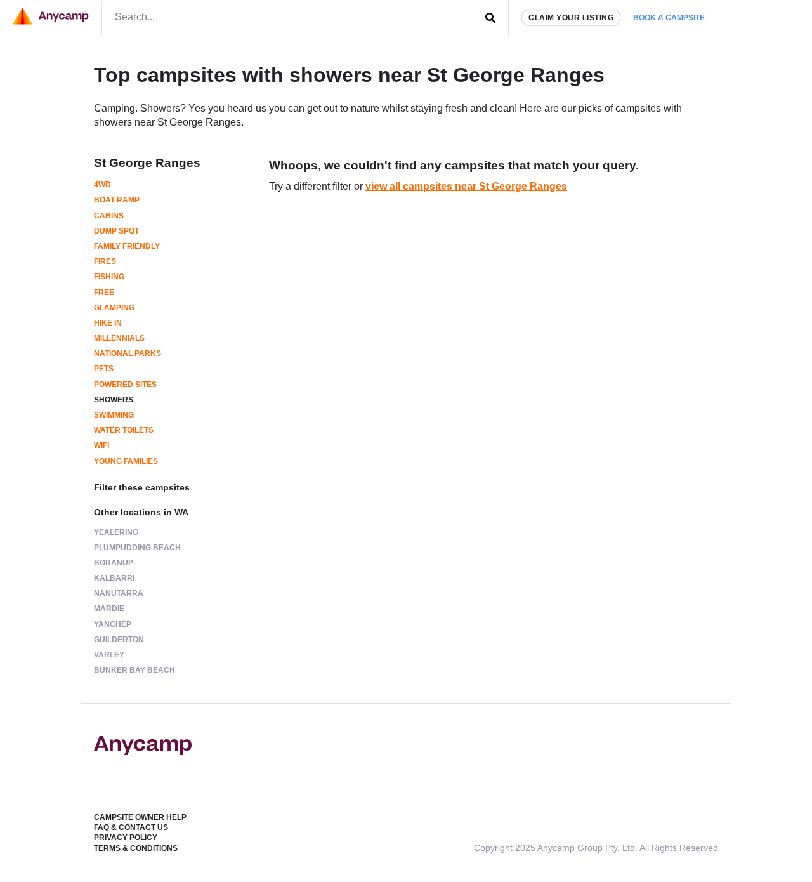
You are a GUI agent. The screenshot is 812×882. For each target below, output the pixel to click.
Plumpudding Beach (137, 547)
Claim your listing (570, 17)
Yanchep (112, 624)
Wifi (101, 445)
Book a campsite (669, 17)
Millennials (119, 338)
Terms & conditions (136, 848)
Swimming (114, 415)
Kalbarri (114, 578)
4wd (102, 184)
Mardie (109, 608)
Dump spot (116, 231)
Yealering (116, 532)
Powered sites (125, 384)
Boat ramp (117, 199)
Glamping (114, 307)
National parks (127, 353)
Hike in (108, 323)
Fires (105, 261)
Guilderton (119, 639)
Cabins (109, 215)
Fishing (109, 276)
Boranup (113, 562)
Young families (126, 461)
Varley (109, 654)
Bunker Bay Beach (134, 670)
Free (104, 292)
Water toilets (124, 430)
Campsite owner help (140, 817)
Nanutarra (118, 593)
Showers (113, 399)
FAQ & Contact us (131, 827)
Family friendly (127, 246)
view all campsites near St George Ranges (466, 186)
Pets (104, 368)
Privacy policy (125, 837)
